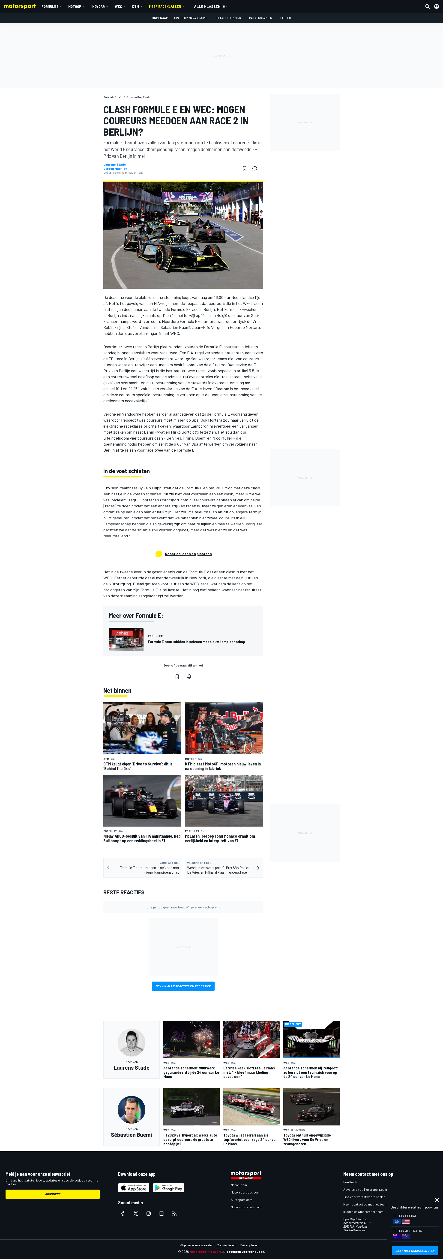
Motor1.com (239, 1185)
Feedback (350, 1182)
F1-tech (285, 18)
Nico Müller (222, 438)
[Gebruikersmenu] (436, 6)
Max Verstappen (260, 18)
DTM (135, 6)
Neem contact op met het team (365, 1204)
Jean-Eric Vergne (208, 327)
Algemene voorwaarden (196, 1245)
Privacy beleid (249, 1245)
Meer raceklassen (165, 6)
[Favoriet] (244, 168)
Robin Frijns (113, 327)
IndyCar (98, 6)
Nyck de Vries (249, 321)
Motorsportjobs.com (245, 1192)
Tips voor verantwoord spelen (364, 1197)
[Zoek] (427, 6)
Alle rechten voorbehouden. (243, 1251)
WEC (118, 6)
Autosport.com (241, 1200)
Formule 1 (50, 6)
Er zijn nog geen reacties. (183, 907)
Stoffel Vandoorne (142, 327)
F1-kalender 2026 (228, 18)
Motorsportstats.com (246, 1207)
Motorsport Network (206, 1251)
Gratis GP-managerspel (191, 18)
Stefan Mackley (115, 168)
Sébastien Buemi (175, 327)
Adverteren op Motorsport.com (365, 1189)
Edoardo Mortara (245, 327)
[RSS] (174, 1213)
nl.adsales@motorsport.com (363, 1212)
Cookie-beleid (226, 1245)
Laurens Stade (114, 164)
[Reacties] (256, 168)
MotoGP (74, 6)
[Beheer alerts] (189, 676)
